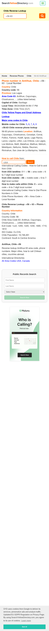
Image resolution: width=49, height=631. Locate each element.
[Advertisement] (24, 47)
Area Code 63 (8, 96)
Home (4, 75)
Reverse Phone (17, 75)
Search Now (24, 297)
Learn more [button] (26, 621)
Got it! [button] (24, 627)
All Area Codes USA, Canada (16, 260)
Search (30, 162)
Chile (29, 75)
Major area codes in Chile (15, 120)
